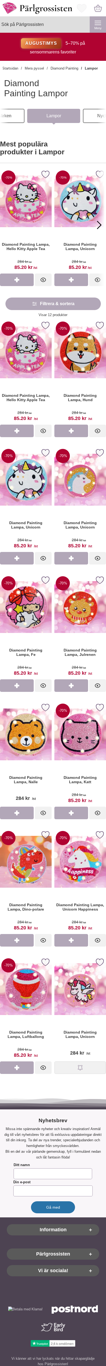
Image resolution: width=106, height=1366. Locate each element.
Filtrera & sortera (57, 303)
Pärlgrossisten (53, 1254)
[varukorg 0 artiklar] (98, 8)
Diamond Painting (64, 68)
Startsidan (10, 68)
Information (53, 1230)
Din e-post (21, 1182)
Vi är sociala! (53, 1271)
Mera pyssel (34, 68)
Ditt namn (22, 1165)
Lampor (91, 68)
